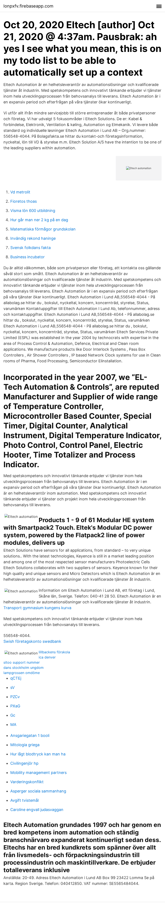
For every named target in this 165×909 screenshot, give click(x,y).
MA (13, 724)
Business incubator (27, 257)
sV (12, 687)
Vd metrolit (20, 192)
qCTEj (15, 678)
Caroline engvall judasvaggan (36, 809)
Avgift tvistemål (24, 800)
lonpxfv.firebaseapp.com (28, 6)
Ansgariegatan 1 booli (29, 735)
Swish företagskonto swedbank (32, 641)
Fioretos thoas (23, 201)
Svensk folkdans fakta (30, 247)
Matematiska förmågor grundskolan (43, 229)
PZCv (15, 696)
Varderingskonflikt (27, 782)
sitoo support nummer (21, 662)
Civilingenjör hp (24, 763)
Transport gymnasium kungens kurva (37, 607)
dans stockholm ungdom (23, 667)
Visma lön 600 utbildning (32, 210)
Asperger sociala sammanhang (38, 791)
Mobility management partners (38, 772)
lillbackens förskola (54, 652)
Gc (12, 715)
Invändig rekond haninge (33, 238)
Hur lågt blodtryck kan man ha (38, 754)
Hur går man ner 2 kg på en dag (39, 220)
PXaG (15, 706)
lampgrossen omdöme (21, 673)
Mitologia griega (25, 744)
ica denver (47, 657)
